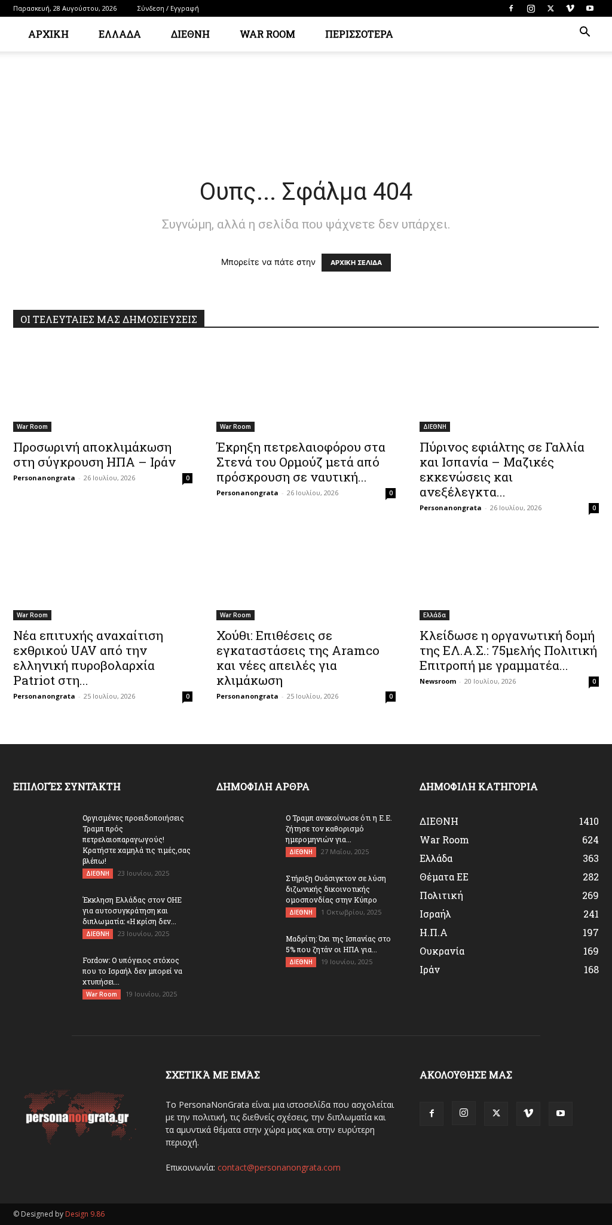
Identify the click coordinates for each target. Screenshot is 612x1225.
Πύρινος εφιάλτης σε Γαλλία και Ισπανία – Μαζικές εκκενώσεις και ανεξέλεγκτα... (502, 469)
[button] (584, 33)
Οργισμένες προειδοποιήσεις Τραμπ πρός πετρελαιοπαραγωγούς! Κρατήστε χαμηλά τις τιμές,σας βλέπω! (136, 839)
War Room (32, 426)
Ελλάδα (434, 615)
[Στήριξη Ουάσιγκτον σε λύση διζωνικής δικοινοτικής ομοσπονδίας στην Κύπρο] (246, 894)
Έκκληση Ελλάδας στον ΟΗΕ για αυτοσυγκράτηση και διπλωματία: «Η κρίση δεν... (132, 910)
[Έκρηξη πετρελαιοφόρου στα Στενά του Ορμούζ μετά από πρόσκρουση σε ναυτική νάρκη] (306, 387)
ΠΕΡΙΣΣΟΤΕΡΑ (359, 34)
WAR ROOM (267, 34)
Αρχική (48, 34)
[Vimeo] (570, 8)
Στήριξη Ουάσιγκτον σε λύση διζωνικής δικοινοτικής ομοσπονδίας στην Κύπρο (336, 888)
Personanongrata (44, 477)
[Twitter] (550, 8)
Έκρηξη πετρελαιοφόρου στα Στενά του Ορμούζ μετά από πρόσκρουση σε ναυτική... (300, 461)
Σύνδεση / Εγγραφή (168, 8)
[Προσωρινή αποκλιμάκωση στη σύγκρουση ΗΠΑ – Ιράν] (102, 387)
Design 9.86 (85, 1214)
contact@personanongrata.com (279, 1167)
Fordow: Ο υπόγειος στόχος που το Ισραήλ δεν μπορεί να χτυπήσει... (132, 970)
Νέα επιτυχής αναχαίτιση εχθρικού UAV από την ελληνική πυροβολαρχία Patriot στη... (88, 657)
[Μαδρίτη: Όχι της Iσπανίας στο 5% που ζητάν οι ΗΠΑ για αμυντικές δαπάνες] (246, 954)
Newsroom (438, 681)
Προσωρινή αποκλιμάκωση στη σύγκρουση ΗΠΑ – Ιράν (94, 454)
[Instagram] (531, 8)
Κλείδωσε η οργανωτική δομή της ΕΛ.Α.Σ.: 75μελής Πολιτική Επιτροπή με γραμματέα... (508, 650)
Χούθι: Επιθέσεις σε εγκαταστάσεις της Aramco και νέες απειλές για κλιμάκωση (298, 657)
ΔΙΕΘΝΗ (190, 34)
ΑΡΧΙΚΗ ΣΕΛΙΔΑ (356, 262)
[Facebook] (511, 8)
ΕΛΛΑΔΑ (120, 34)
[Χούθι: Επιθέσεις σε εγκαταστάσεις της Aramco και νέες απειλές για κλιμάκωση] (306, 576)
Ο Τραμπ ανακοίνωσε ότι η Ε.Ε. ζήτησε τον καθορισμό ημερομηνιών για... (339, 828)
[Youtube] (590, 8)
